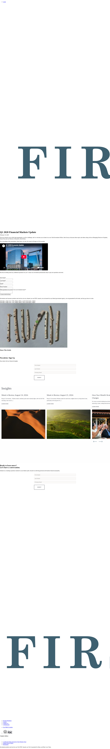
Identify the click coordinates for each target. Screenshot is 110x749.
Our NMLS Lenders (8, 727)
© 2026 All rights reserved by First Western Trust (14, 741)
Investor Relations (7, 720)
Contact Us (5, 723)
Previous (95, 441)
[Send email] (1, 354)
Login (4, 1)
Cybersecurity (6, 724)
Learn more (5, 403)
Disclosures (5, 744)
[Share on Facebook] (4, 354)
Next (100, 441)
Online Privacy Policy (8, 743)
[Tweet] (5, 354)
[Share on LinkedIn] (8, 354)
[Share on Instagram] (7, 354)
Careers (5, 722)
